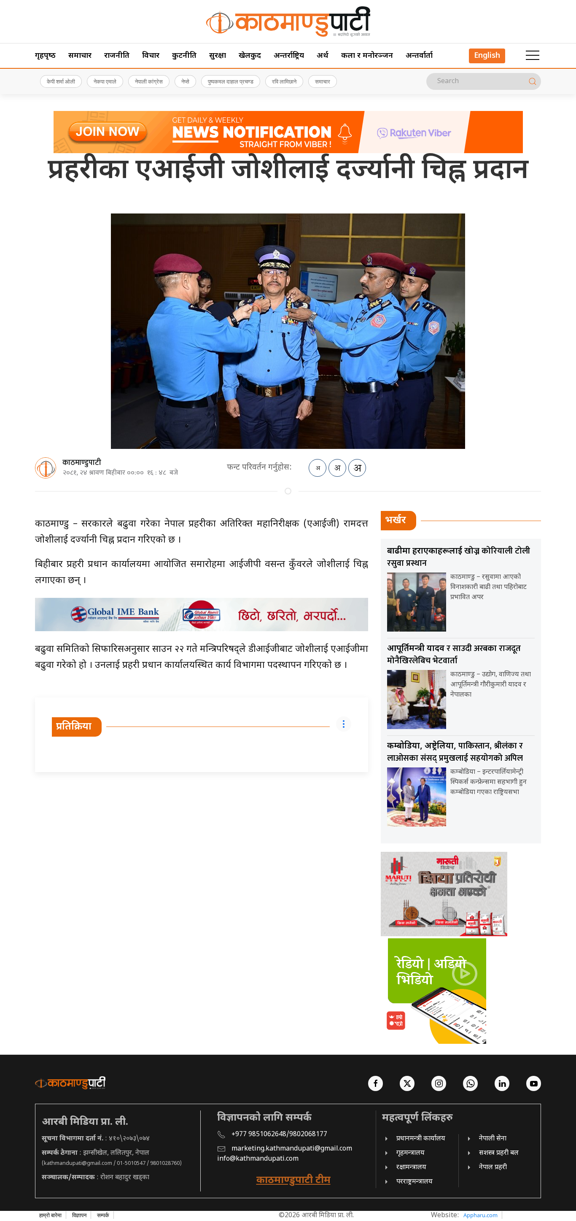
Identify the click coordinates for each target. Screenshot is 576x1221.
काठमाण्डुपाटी (81, 463)
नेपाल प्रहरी (493, 1167)
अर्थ (322, 56)
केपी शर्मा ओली (61, 81)
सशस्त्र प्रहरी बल (499, 1153)
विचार (150, 56)
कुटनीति (184, 56)
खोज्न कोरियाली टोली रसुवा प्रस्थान (458, 557)
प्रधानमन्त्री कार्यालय (420, 1139)
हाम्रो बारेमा (50, 1215)
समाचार (80, 56)
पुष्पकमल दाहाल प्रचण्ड (230, 81)
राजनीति (116, 56)
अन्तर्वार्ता (419, 56)
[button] (532, 55)
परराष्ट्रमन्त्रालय (414, 1182)
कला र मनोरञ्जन (367, 56)
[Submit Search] (532, 81)
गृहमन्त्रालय (410, 1153)
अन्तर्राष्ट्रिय (289, 56)
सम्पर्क (103, 1215)
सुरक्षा (217, 56)
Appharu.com (480, 1215)
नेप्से (185, 81)
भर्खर (395, 520)
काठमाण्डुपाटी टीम (293, 1180)
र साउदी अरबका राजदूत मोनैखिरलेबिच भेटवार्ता (454, 654)
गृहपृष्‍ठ (45, 56)
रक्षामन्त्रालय (411, 1167)
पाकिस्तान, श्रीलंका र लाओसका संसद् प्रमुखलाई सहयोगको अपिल (455, 752)
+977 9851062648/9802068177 (279, 1134)
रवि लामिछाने (284, 81)
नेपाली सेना (492, 1139)
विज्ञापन (79, 1215)
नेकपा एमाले (105, 81)
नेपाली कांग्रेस (149, 81)
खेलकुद (250, 56)
